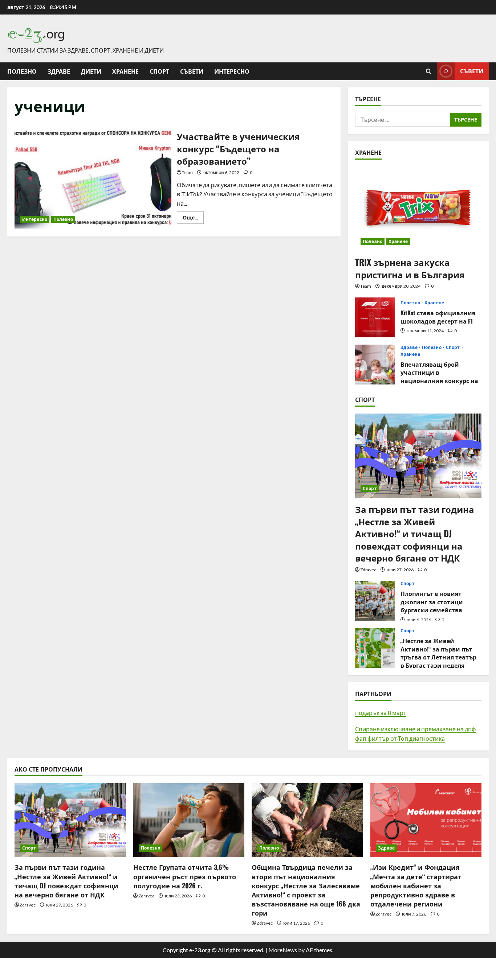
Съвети (191, 71)
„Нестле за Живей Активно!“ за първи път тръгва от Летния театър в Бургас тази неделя (375, 648)
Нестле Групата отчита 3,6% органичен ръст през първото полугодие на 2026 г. (184, 876)
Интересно (231, 71)
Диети (91, 71)
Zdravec (368, 569)
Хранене (125, 71)
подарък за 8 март (380, 712)
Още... (193, 219)
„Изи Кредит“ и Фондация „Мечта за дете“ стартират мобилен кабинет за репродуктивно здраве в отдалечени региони (416, 885)
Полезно (22, 71)
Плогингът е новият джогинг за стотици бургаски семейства (375, 601)
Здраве (59, 71)
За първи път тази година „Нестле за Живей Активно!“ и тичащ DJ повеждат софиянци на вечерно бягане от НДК (414, 533)
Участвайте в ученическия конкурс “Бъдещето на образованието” (93, 176)
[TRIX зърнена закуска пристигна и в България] (418, 208)
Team (187, 172)
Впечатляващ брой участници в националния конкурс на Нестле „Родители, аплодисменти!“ (375, 365)
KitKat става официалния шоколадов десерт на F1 (375, 317)
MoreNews (282, 949)
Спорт (159, 71)
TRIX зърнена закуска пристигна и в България (409, 268)
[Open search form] (428, 71)
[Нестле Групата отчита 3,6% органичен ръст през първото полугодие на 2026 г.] (189, 820)
